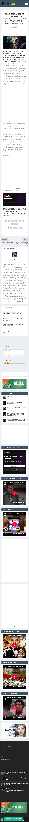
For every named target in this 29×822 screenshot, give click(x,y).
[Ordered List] (12, 355)
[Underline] (8, 355)
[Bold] (5, 355)
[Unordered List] (13, 355)
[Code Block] (17, 355)
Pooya (9, 25)
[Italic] (7, 355)
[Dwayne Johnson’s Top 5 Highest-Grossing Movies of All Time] (4, 408)
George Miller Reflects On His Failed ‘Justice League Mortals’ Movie (13, 325)
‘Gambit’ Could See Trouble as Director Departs (14, 318)
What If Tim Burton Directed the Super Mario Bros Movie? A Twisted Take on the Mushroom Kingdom (16, 414)
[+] (21, 355)
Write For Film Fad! (5, 759)
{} (19, 355)
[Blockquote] (15, 355)
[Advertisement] (14, 103)
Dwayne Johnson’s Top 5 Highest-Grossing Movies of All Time (16, 408)
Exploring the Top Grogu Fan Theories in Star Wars (16, 397)
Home (2, 749)
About (2, 753)
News (21, 25)
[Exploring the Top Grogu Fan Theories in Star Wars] (4, 397)
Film (19, 25)
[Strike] (10, 355)
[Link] (18, 355)
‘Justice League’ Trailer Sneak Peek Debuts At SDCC (13, 331)
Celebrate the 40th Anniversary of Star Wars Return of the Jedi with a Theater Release (16, 420)
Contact (3, 756)
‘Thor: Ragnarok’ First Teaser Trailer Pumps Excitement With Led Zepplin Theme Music (13, 312)
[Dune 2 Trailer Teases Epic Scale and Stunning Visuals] (4, 403)
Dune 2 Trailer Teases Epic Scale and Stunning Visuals (15, 403)
